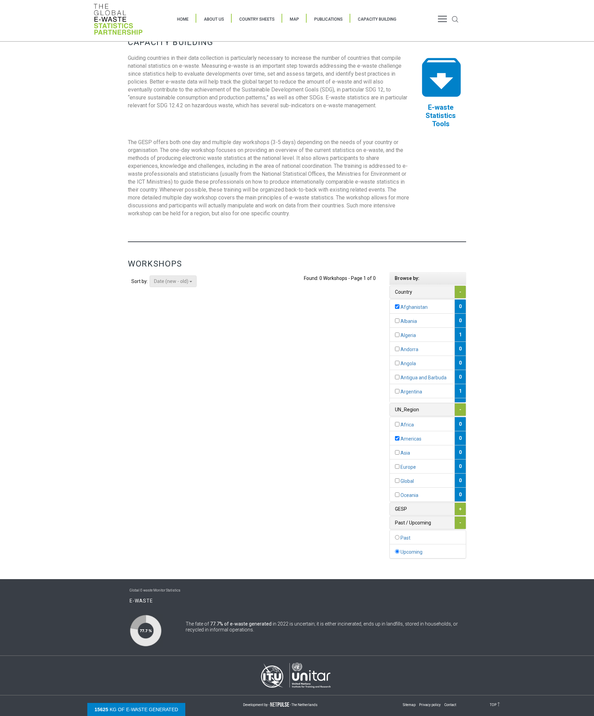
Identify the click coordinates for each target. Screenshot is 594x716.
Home (183, 19)
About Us (214, 19)
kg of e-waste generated (136, 709)
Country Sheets (257, 19)
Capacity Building (377, 19)
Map (294, 19)
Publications (328, 19)
